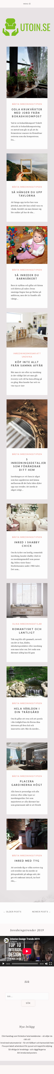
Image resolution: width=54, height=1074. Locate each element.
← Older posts (12, 911)
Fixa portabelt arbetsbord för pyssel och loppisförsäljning (27, 1046)
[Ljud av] (46, 963)
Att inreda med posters (27, 1053)
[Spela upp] (3, 963)
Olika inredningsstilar (27, 624)
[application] (27, 951)
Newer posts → (41, 911)
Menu (27, 4)
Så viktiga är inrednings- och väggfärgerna (27, 1049)
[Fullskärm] (50, 963)
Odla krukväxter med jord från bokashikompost (27, 113)
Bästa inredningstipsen (27, 104)
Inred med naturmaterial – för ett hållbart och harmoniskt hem (27, 1043)
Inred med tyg (27, 860)
